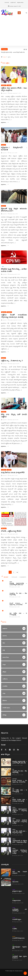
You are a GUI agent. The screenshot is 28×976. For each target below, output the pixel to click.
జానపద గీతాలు (12, 601)
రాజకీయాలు (3, 85)
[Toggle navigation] (19, 12)
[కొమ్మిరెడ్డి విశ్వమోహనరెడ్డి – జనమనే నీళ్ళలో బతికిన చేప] (6, 762)
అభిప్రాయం (3, 145)
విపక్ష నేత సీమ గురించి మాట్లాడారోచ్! (13, 472)
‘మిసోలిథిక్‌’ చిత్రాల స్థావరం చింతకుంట (19, 957)
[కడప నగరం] (6, 882)
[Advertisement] (14, 33)
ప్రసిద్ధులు (11, 581)
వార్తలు (3, 266)
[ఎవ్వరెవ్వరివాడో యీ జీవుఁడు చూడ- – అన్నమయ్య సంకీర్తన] (6, 841)
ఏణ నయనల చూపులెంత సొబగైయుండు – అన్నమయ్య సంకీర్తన (19, 821)
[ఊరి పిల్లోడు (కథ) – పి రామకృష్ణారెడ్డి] (6, 791)
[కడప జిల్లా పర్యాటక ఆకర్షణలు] (6, 872)
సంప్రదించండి (13, 2)
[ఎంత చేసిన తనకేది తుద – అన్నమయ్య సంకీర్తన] (6, 832)
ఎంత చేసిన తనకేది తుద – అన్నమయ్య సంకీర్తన (19, 832)
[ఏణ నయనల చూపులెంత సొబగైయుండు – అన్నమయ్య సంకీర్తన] (6, 821)
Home (4, 57)
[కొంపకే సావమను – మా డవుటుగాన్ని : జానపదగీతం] (6, 781)
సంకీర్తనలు (13, 807)
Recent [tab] (6, 577)
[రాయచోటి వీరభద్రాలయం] (6, 938)
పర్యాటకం (13, 870)
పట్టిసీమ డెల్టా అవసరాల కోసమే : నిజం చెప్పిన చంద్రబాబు (14, 89)
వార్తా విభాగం (4, 93)
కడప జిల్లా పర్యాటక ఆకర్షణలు (19, 872)
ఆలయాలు (13, 936)
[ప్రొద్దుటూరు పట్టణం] (6, 891)
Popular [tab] (14, 577)
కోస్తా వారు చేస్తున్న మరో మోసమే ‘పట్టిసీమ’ (14, 415)
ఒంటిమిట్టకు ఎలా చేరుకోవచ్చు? (19, 910)
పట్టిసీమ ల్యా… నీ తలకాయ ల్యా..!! (12, 360)
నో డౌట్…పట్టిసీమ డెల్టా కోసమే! (11, 531)
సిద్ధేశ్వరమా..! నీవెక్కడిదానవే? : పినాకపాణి (14, 148)
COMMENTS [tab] (22, 577)
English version (20, 2)
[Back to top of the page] (25, 973)
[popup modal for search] (26, 13)
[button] (24, 49)
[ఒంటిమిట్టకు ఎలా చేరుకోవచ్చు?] (6, 910)
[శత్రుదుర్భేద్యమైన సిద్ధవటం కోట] (6, 948)
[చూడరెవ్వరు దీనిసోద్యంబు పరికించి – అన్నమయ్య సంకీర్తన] (6, 851)
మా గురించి (7, 2)
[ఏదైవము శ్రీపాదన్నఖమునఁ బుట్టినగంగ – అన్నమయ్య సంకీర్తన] (6, 810)
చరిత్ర (13, 899)
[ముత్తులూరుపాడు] (6, 901)
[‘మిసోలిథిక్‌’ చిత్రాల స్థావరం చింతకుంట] (6, 957)
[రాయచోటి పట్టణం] (6, 920)
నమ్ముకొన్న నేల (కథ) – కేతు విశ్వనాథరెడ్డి (18, 594)
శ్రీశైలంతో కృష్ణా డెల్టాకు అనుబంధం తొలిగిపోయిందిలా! (14, 209)
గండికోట (14, 928)
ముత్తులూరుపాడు (16, 900)
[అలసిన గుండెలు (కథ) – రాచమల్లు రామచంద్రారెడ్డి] (6, 800)
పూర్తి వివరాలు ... (4, 122)
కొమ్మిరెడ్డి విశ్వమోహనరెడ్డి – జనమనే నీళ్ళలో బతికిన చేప (13, 52)
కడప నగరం (15, 881)
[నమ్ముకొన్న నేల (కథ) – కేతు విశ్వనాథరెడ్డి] (6, 772)
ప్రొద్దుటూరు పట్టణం (17, 891)
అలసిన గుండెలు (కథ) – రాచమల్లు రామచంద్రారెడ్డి (19, 800)
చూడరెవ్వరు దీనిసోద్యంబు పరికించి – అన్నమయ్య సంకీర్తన (19, 851)
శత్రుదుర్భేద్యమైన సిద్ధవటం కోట (19, 947)
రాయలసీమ (9, 85)
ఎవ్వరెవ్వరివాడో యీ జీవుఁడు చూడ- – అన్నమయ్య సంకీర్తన (19, 841)
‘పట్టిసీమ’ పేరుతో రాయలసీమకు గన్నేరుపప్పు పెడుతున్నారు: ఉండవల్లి (14, 316)
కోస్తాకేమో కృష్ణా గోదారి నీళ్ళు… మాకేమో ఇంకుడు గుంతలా (14, 270)
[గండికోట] (6, 929)
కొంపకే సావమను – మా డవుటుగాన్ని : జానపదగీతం (18, 604)
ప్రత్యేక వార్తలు (4, 312)
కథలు (10, 591)
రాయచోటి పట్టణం (16, 919)
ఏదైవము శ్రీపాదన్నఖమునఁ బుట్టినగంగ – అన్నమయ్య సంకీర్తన (19, 810)
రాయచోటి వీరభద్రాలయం (18, 938)
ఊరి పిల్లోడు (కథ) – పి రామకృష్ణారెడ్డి (18, 614)
